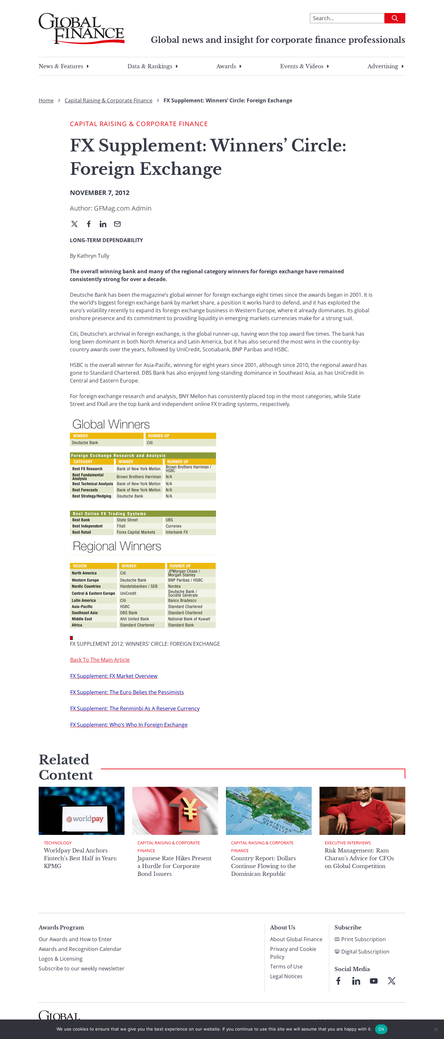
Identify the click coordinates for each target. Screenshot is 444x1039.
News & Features (61, 66)
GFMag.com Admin (122, 208)
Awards (226, 66)
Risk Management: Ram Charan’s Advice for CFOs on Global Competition (359, 858)
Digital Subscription (365, 951)
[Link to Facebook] (338, 981)
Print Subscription (363, 939)
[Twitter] (77, 224)
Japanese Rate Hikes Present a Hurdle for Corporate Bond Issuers (174, 866)
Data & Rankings (149, 66)
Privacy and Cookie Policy (293, 952)
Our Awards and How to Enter (75, 939)
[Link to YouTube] (374, 981)
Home (46, 100)
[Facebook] (91, 224)
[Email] (120, 224)
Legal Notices (286, 976)
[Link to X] (392, 981)
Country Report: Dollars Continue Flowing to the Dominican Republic (263, 866)
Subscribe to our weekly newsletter (81, 968)
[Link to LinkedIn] (356, 981)
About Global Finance (296, 939)
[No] (436, 1029)
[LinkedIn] (105, 224)
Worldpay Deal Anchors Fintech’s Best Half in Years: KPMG (80, 858)
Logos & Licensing (61, 958)
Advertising (383, 66)
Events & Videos (301, 66)
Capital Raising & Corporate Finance (108, 100)
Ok (381, 1029)
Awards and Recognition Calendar (80, 949)
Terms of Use (286, 966)
